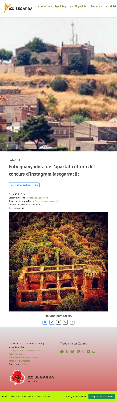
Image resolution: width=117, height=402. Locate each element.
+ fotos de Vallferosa (37, 197)
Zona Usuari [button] (98, 6)
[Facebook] (45, 322)
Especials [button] (80, 6)
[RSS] (93, 352)
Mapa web (14, 360)
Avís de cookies (16, 353)
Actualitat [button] (44, 6)
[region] (58, 396)
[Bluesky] (51, 322)
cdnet (23, 364)
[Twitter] (65, 322)
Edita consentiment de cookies (23, 357)
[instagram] (83, 352)
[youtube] (88, 352)
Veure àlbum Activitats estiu (24, 185)
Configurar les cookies (76, 396)
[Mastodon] (58, 322)
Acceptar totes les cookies (101, 396)
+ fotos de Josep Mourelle (45, 201)
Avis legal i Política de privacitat (24, 350)
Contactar (25, 360)
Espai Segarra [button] (63, 6)
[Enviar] (72, 322)
